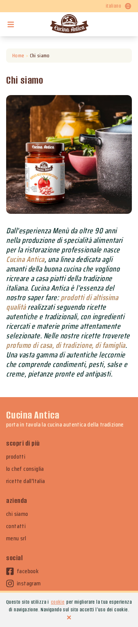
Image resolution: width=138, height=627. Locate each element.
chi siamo (17, 514)
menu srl (16, 538)
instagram (29, 583)
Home (18, 55)
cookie (57, 602)
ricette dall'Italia (25, 481)
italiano (113, 6)
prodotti (15, 456)
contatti (16, 526)
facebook (27, 571)
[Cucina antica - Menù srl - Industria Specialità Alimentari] (69, 24)
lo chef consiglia (25, 468)
